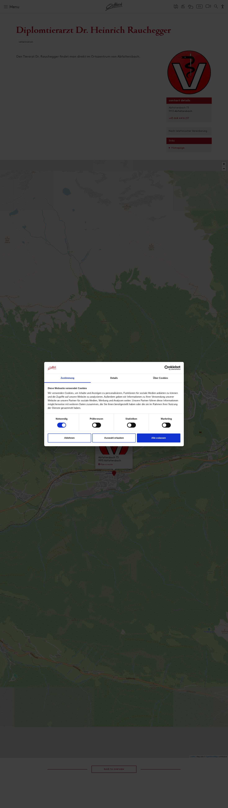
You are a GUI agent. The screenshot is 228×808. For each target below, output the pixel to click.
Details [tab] (114, 378)
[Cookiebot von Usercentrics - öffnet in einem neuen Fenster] (166, 367)
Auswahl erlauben (114, 438)
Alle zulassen (158, 438)
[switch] (96, 427)
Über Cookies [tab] (160, 378)
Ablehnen (69, 438)
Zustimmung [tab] (67, 378)
